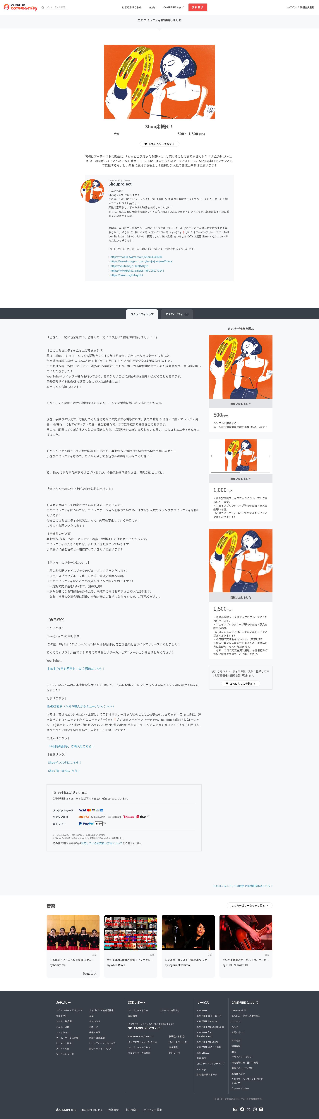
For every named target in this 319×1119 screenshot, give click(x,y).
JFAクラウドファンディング (211, 1063)
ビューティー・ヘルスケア (102, 1043)
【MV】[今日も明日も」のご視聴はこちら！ (76, 668)
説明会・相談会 (177, 1036)
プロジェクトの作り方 (139, 1047)
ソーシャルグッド (65, 1054)
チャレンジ (94, 1021)
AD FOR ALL (203, 1052)
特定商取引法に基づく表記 (244, 1062)
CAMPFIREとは (238, 1010)
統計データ (174, 1052)
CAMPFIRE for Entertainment (204, 1034)
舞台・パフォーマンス (100, 1048)
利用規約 (235, 1046)
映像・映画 (94, 1032)
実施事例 (173, 1047)
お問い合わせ (238, 1032)
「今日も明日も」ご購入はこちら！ (71, 746)
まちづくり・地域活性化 (101, 1010)
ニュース (235, 1021)
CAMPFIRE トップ (173, 7)
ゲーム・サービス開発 (67, 1037)
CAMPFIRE (202, 1010)
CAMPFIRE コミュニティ (209, 1015)
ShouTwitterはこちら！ (64, 770)
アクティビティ (176, 314)
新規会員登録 (307, 7)
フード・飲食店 (64, 1021)
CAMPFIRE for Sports (207, 1041)
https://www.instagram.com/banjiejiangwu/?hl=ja (141, 261)
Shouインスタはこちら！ (65, 762)
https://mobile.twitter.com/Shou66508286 (136, 257)
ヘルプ (234, 1026)
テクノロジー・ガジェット (69, 1010)
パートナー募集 (153, 1109)
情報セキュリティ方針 (242, 1067)
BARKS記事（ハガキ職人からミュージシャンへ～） (81, 706)
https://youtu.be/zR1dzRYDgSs (129, 266)
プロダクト (61, 1015)
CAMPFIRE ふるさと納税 (209, 1047)
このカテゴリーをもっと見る (248, 905)
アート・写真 (62, 1048)
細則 (233, 1051)
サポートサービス (178, 1041)
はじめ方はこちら (131, 7)
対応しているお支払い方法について (102, 843)
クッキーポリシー (240, 1088)
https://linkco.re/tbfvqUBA (126, 275)
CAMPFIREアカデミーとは (141, 1036)
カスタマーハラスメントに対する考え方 (247, 1080)
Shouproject (120, 184)
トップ (142, 314)
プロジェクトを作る (138, 1010)
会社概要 (113, 1109)
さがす (152, 7)
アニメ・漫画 (62, 1026)
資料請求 (198, 7)
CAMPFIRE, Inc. (93, 1109)
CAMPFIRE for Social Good (210, 1026)
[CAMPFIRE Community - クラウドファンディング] (20, 7)
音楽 (91, 1015)
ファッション (62, 1032)
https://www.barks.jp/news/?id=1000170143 (137, 270)
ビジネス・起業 (64, 1043)
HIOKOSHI (202, 1058)
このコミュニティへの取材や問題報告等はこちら (241, 886)
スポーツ (93, 1026)
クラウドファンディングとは (142, 1041)
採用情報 (131, 1109)
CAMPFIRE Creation (207, 1021)
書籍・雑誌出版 (97, 1037)
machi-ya (202, 1069)
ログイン (291, 7)
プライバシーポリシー (242, 1057)
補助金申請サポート (207, 1074)
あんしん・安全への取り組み (245, 1015)
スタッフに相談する (169, 1010)
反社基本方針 (238, 1073)
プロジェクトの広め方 (139, 1052)
